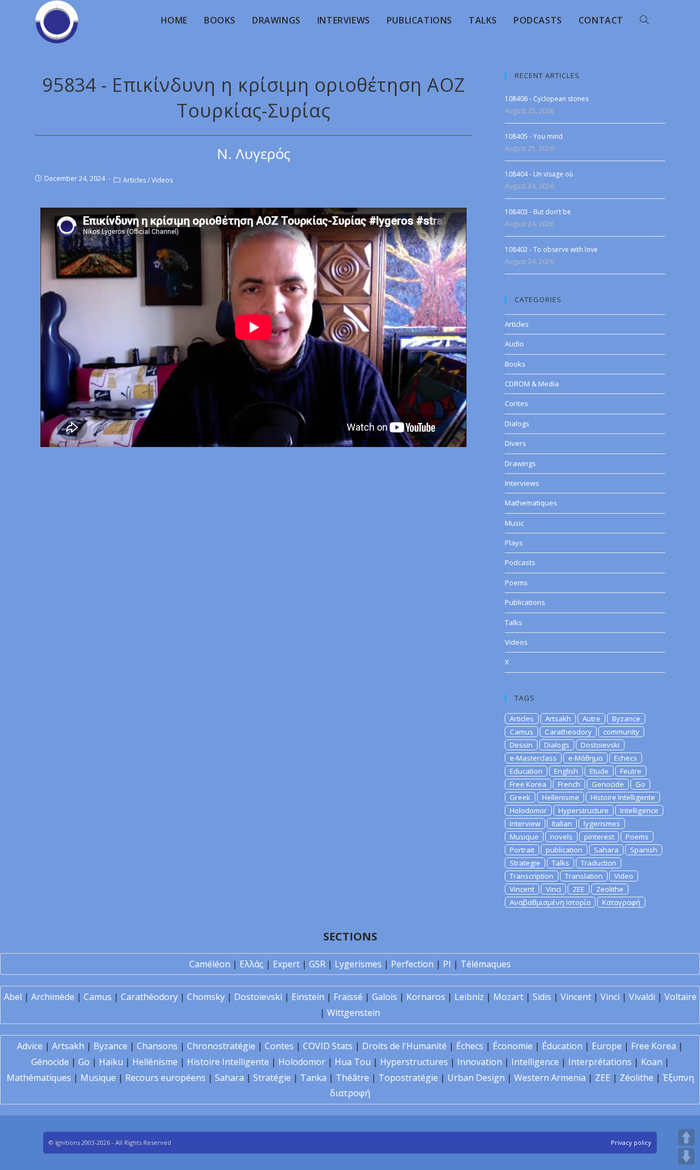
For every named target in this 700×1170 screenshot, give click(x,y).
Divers (515, 443)
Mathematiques (531, 503)
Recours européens (165, 1078)
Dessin (521, 745)
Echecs (625, 758)
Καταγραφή (621, 902)
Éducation (562, 1046)
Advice (30, 1046)
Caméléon (209, 964)
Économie (513, 1046)
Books (515, 364)
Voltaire (680, 997)
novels (561, 837)
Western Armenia (550, 1078)
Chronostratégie (221, 1046)
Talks (513, 622)
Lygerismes (358, 964)
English (566, 771)
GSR (317, 964)
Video (623, 876)
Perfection (412, 964)
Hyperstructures (414, 1062)
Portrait (522, 850)
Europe (607, 1046)
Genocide (608, 784)
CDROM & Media (532, 384)
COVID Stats (328, 1046)
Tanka (313, 1078)
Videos (162, 180)
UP (686, 1137)
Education (526, 771)
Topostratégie (408, 1078)
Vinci (553, 889)
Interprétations (600, 1062)
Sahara (606, 850)
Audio (514, 344)
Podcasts (520, 562)
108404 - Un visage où (539, 174)
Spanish (643, 850)
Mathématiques (39, 1078)
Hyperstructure (583, 810)
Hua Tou (353, 1062)
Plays (514, 543)
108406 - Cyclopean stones (546, 98)
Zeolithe (609, 889)
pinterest (599, 837)
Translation (584, 876)
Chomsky (206, 997)
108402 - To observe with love (551, 249)
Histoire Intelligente (623, 797)
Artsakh (558, 719)
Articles (134, 180)
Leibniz (469, 997)
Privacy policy (631, 1142)
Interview (525, 823)
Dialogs (517, 423)
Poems (516, 582)
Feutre (630, 771)
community (621, 732)
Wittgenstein (353, 1013)
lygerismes (602, 823)
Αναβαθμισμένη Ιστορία (550, 902)
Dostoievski (600, 745)
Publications (525, 602)
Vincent (522, 889)
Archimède (52, 997)
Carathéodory (149, 997)
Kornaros (425, 997)
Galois (384, 997)
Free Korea (528, 784)
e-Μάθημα (585, 758)
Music (514, 523)
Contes (516, 403)
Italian (562, 823)
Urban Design (476, 1078)
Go (640, 784)
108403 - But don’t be (538, 211)
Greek (520, 797)
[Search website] (644, 20)
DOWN (686, 1156)
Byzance (626, 719)
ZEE (579, 889)
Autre (591, 719)
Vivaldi (642, 997)
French (569, 784)
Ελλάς (252, 964)
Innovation (479, 1062)
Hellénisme (155, 1062)
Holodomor (528, 810)
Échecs (469, 1046)
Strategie (525, 863)
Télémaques (485, 964)
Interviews (522, 483)
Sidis (542, 997)
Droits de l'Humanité (404, 1046)
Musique (524, 837)
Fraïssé (348, 997)
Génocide (50, 1062)
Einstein (307, 997)
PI (447, 964)
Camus (521, 732)
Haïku (111, 1062)
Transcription (531, 876)
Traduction (598, 863)
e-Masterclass (533, 758)
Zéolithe (637, 1078)
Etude (599, 771)
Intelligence (639, 810)
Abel (13, 997)
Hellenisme (560, 797)
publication (564, 850)
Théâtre (352, 1078)
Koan (651, 1062)
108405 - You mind (534, 136)
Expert (286, 964)
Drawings (520, 463)
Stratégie (272, 1078)
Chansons (157, 1046)
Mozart (508, 997)
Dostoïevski (258, 997)
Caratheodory (568, 732)
